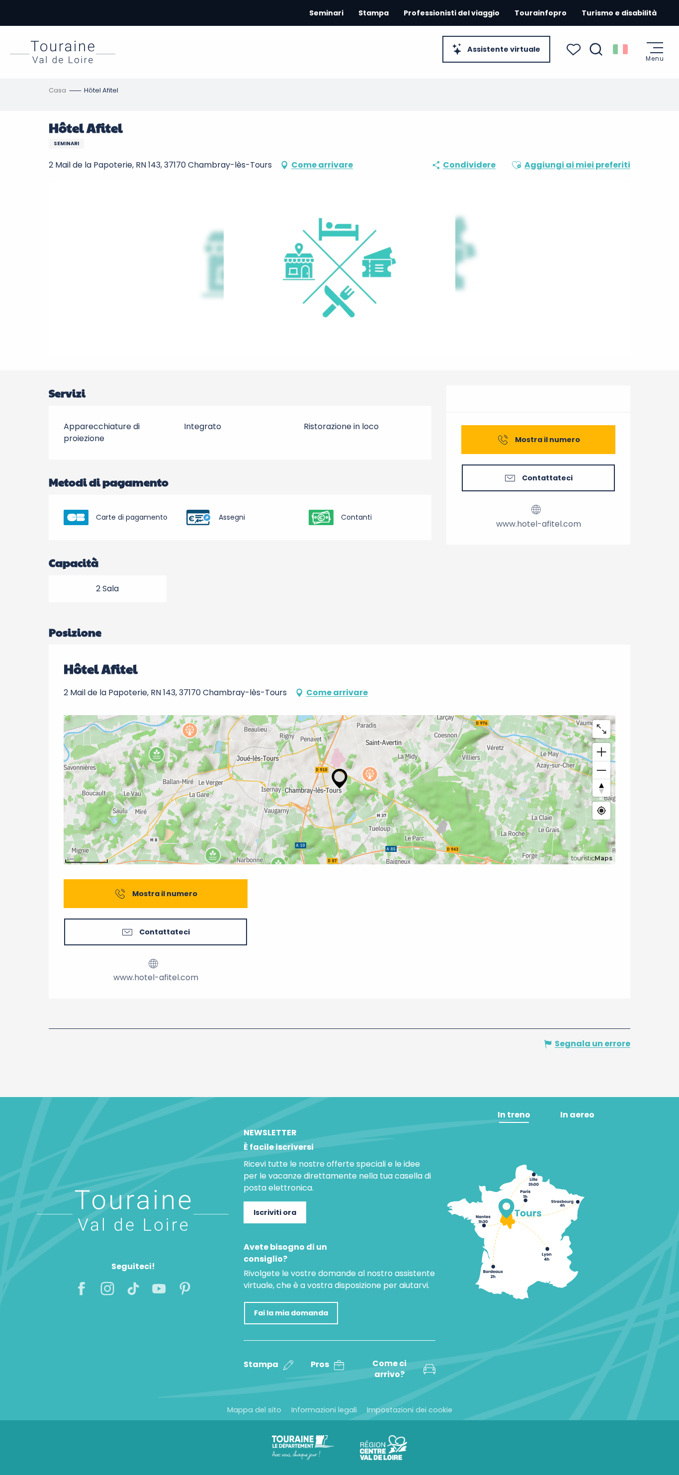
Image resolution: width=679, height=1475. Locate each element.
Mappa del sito (254, 1410)
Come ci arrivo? (389, 1369)
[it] (621, 49)
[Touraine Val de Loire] (62, 52)
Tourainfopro (540, 13)
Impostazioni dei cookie (409, 1410)
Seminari (326, 13)
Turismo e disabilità (619, 13)
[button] (596, 49)
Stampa (373, 13)
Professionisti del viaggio (452, 13)
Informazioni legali (324, 1410)
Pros (320, 1364)
